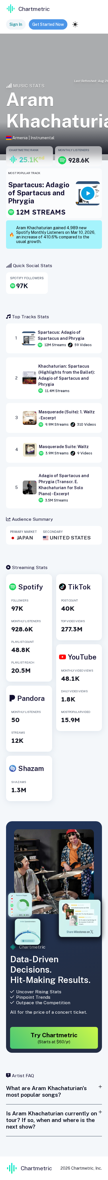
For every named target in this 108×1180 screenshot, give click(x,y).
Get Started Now (48, 24)
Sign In (16, 24)
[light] (75, 24)
